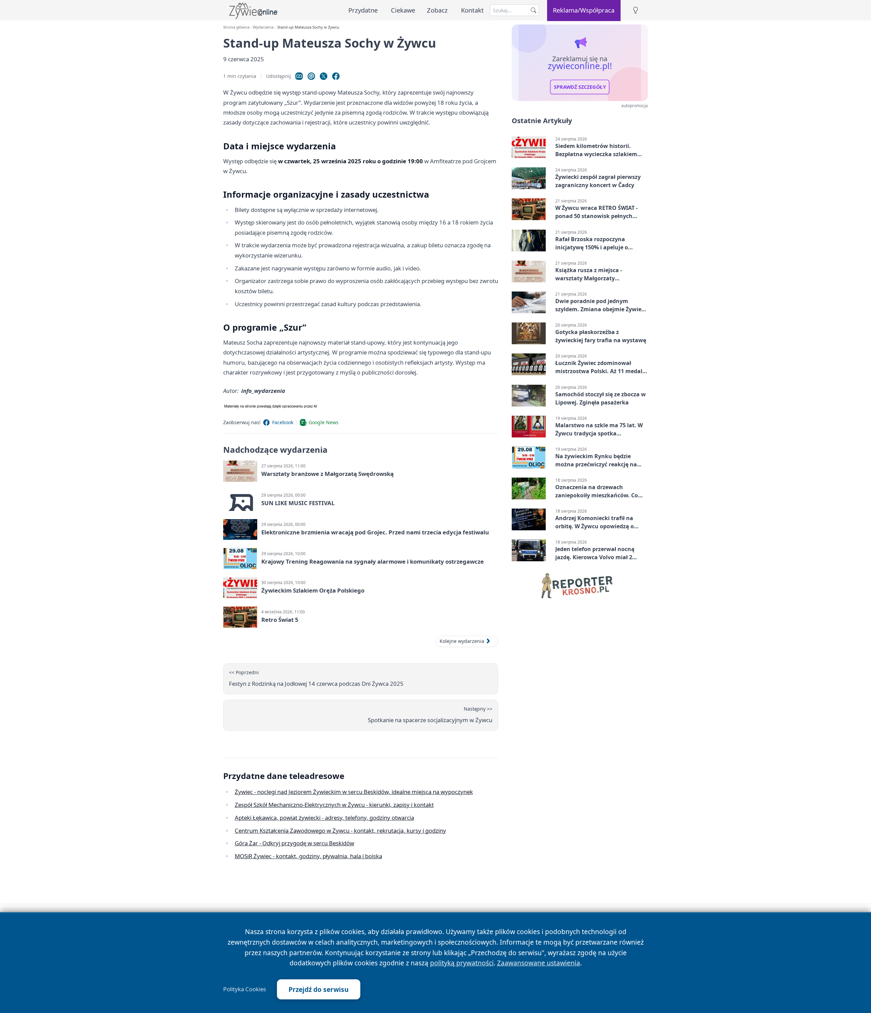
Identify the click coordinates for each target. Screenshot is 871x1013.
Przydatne (363, 10)
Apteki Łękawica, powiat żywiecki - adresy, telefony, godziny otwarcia (324, 817)
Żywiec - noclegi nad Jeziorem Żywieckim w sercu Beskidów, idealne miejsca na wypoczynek (354, 792)
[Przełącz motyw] (635, 10)
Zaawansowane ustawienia (538, 962)
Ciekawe (403, 10)
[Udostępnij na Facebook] (336, 76)
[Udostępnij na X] (323, 76)
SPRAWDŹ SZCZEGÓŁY (580, 87)
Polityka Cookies (244, 989)
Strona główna (236, 27)
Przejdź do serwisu (319, 989)
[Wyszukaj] (533, 10)
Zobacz (437, 10)
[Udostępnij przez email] (311, 76)
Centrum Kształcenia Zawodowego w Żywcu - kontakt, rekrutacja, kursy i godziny (340, 830)
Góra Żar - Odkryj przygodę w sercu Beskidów (294, 843)
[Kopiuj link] (299, 76)
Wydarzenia (263, 27)
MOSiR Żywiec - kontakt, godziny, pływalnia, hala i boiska (308, 856)
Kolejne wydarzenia (462, 641)
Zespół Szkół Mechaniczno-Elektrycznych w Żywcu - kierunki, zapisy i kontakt (334, 805)
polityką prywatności (462, 962)
